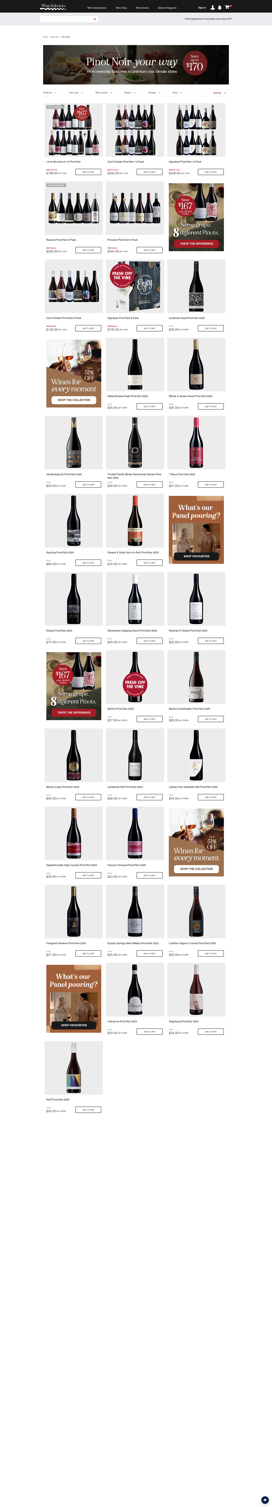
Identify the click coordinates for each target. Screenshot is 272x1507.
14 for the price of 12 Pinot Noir (63, 161)
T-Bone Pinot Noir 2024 (182, 474)
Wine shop (55, 36)
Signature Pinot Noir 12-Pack (185, 161)
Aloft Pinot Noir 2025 (57, 1099)
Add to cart (88, 172)
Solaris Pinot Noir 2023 (59, 630)
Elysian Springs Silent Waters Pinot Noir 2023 (133, 943)
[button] (220, 7)
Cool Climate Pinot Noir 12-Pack (126, 161)
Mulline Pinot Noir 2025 (121, 708)
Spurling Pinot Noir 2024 (60, 552)
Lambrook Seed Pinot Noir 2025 (187, 318)
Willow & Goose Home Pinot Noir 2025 (190, 396)
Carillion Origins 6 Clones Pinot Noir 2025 (192, 943)
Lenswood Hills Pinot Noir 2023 (125, 787)
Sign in (202, 7)
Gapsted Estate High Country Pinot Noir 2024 (71, 865)
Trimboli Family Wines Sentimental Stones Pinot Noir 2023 (134, 475)
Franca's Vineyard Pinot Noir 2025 (127, 865)
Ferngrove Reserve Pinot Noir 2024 (66, 943)
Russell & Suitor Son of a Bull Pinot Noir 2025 (133, 552)
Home (45, 36)
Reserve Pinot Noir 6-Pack (61, 240)
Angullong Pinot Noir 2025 (183, 1021)
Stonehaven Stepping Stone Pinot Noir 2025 (132, 630)
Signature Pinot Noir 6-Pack (123, 318)
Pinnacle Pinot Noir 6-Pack (123, 240)
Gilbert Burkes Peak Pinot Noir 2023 (128, 396)
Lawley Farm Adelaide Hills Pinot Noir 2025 (193, 787)
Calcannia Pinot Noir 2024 (122, 1021)
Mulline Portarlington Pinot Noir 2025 (189, 708)
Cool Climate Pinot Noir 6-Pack (63, 318)
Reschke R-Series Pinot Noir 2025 (188, 630)
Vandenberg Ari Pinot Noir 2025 (64, 474)
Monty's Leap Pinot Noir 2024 (62, 787)
